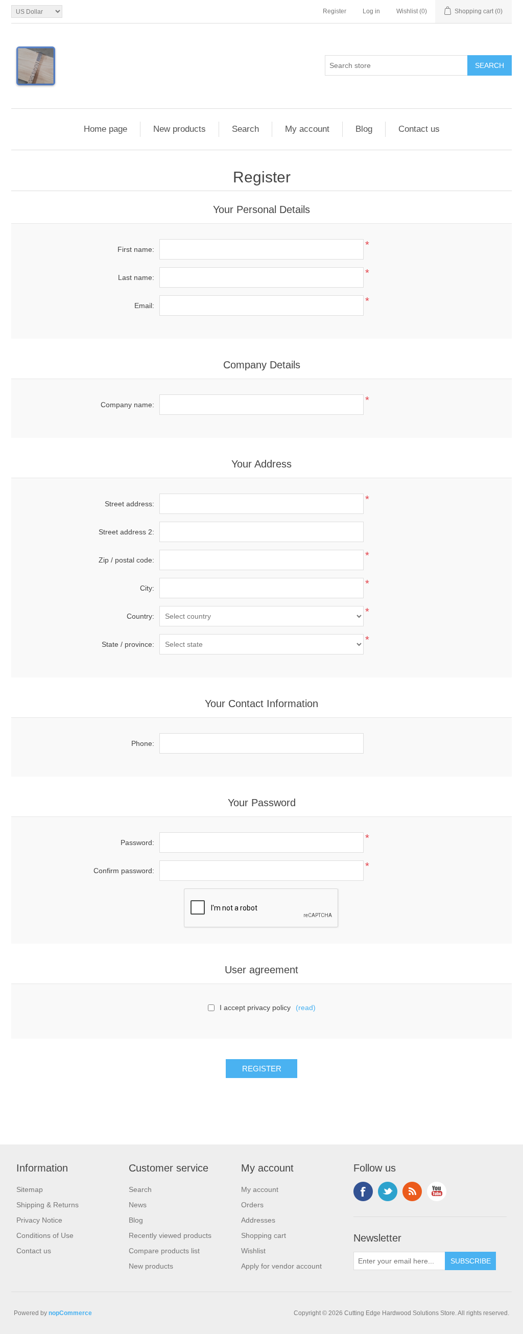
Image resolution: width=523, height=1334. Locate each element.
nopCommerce (70, 1313)
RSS (412, 1191)
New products (179, 129)
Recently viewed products (170, 1235)
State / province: (128, 644)
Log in (371, 11)
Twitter (387, 1191)
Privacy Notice (39, 1220)
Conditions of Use (45, 1235)
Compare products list (164, 1251)
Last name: (136, 277)
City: (147, 588)
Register (334, 11)
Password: (137, 842)
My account (307, 129)
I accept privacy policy (255, 1007)
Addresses (258, 1220)
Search (245, 129)
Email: (144, 305)
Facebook (363, 1191)
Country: (140, 616)
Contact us (419, 129)
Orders (252, 1205)
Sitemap (29, 1189)
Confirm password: (123, 871)
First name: (135, 249)
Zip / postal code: (126, 560)
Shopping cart (263, 1235)
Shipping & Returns (47, 1205)
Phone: (142, 743)
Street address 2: (126, 532)
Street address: (129, 504)
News (138, 1205)
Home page (105, 129)
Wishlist (253, 1251)
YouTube (436, 1191)
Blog (363, 129)
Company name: (127, 405)
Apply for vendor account (281, 1266)
